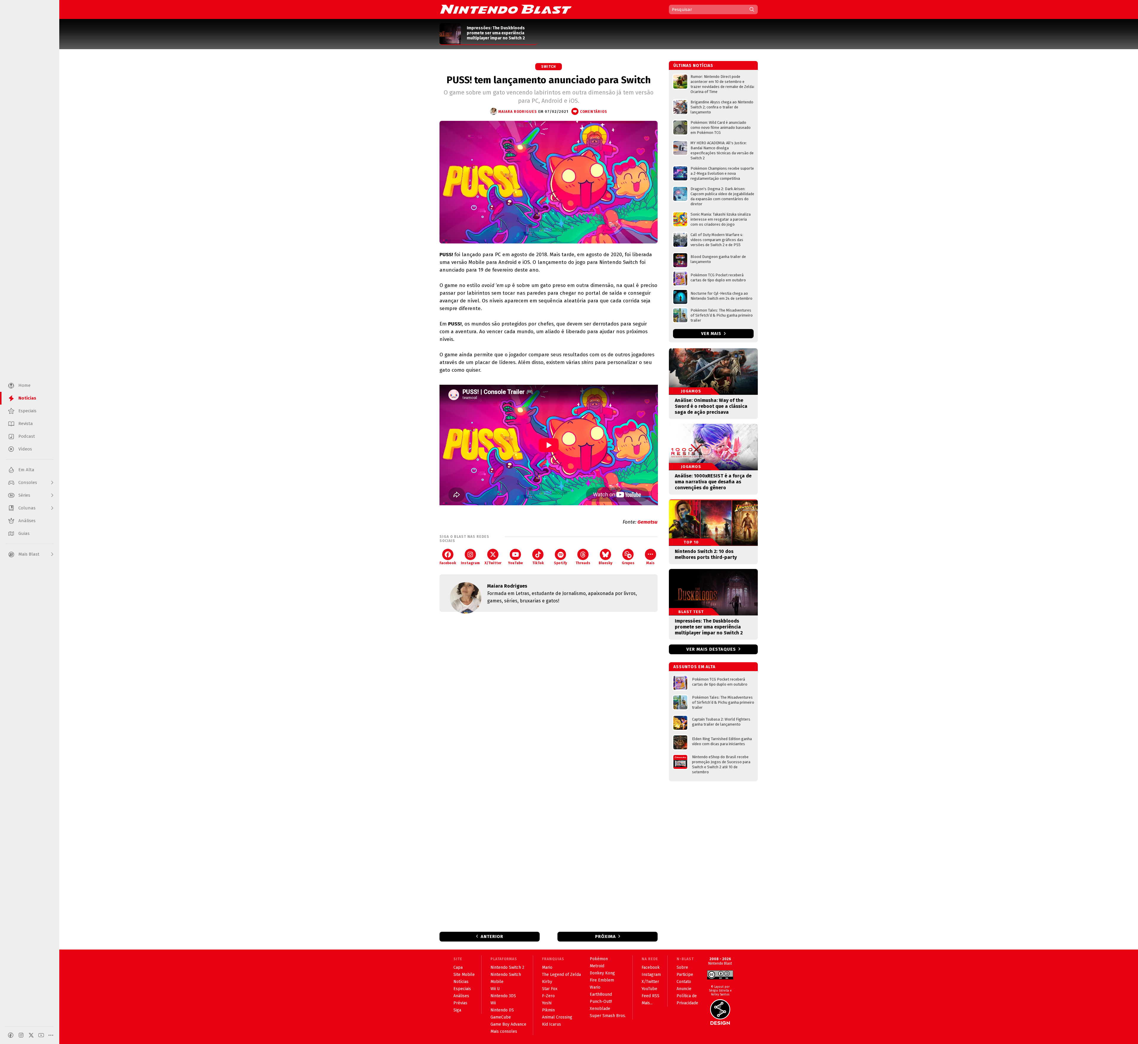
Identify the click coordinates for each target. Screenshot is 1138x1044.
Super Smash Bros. (608, 1015)
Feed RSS (650, 995)
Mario (547, 967)
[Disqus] (548, 695)
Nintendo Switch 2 (507, 967)
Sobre (682, 967)
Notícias (461, 981)
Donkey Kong (602, 973)
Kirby (547, 981)
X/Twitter (493, 563)
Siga (457, 1010)
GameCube (500, 1017)
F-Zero (548, 995)
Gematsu (647, 522)
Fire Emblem (602, 980)
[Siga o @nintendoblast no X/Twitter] (31, 1035)
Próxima (605, 936)
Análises (461, 995)
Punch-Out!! (601, 1001)
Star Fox (549, 988)
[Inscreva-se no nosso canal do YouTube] (41, 1035)
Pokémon (599, 958)
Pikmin (548, 1010)
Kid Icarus (551, 1024)
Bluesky (605, 563)
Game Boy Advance (508, 1024)
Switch (548, 67)
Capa (458, 967)
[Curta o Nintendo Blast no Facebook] (10, 1035)
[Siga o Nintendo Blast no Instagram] (21, 1035)
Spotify (560, 563)
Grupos (628, 563)
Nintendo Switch (505, 974)
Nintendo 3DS (503, 995)
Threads (583, 563)
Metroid (597, 965)
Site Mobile (464, 974)
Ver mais (712, 333)
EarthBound (601, 994)
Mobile (497, 981)
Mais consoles (503, 1031)
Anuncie (684, 988)
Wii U (495, 988)
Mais (650, 563)
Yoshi (547, 1002)
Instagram (470, 563)
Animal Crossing (557, 1017)
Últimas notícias (693, 65)
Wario (595, 987)
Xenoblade (600, 1008)
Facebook (447, 563)
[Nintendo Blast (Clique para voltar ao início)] (505, 9)
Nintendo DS (502, 1010)
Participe (685, 974)
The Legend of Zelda (561, 974)
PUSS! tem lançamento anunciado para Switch (549, 80)
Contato (684, 981)
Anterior (492, 936)
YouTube (515, 563)
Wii (493, 1002)
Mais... (647, 1002)
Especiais (462, 988)
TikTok (538, 563)
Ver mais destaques (711, 649)
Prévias (460, 1002)
